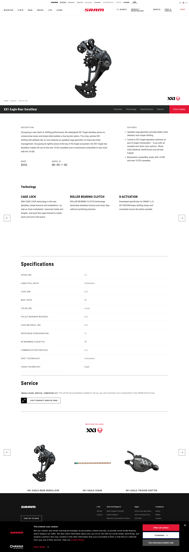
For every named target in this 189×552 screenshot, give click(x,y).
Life (50, 10)
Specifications (146, 109)
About (158, 511)
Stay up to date (31, 518)
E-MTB (21, 10)
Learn (59, 10)
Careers (158, 518)
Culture (99, 515)
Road (30, 10)
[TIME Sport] (97, 2)
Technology (131, 109)
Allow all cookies (161, 528)
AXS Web (138, 518)
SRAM (6, 101)
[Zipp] (80, 2)
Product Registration (137, 10)
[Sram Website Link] (94, 10)
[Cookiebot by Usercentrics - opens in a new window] (16, 547)
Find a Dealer (168, 10)
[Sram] (54, 2)
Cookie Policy (77, 540)
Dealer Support (112, 515)
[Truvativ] (71, 2)
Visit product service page (44, 400)
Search (123, 9)
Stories (99, 511)
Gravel (40, 10)
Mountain (8, 10)
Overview (118, 109)
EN (186, 2)
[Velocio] (118, 2)
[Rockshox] (63, 2)
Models (13, 101)
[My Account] (180, 3)
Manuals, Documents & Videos (118, 518)
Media (158, 515)
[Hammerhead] (108, 2)
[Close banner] (185, 525)
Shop (182, 9)
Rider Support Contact (115, 511)
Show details (39, 547)
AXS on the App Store (143, 511)
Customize (159, 535)
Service (157, 9)
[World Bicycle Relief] (134, 2)
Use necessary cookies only (160, 543)
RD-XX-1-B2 (23, 101)
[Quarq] (88, 2)
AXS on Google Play (142, 515)
